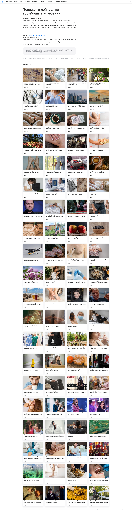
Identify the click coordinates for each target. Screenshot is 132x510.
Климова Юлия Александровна (38, 35)
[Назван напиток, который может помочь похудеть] (55, 276)
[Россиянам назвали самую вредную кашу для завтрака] (77, 166)
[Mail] (2, 1)
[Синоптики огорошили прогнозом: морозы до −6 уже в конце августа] (77, 386)
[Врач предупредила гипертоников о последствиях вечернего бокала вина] (99, 386)
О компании (6, 509)
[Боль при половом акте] (99, 320)
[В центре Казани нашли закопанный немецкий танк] (77, 188)
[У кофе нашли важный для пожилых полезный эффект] (55, 122)
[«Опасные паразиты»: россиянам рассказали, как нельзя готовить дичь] (55, 254)
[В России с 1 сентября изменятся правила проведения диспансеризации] (55, 188)
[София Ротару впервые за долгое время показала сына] (99, 408)
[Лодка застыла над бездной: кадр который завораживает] (33, 474)
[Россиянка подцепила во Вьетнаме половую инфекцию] (55, 166)
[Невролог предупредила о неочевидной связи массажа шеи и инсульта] (55, 452)
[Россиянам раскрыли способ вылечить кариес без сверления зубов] (99, 474)
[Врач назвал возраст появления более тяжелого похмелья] (99, 298)
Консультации (26, 5)
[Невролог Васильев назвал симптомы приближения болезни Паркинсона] (99, 496)
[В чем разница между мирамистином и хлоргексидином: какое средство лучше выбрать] (77, 320)
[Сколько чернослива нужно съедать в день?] (99, 232)
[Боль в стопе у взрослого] (55, 298)
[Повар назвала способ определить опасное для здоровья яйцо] (99, 144)
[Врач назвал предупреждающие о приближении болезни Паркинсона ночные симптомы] (55, 386)
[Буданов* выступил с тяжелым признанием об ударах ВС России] (33, 210)
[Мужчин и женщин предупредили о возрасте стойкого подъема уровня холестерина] (55, 408)
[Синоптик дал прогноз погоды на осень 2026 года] (77, 78)
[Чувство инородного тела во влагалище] (99, 188)
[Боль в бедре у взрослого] (55, 342)
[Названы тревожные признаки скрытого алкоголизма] (55, 364)
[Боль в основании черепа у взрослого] (77, 430)
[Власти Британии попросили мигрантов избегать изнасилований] (99, 100)
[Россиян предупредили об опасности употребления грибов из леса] (99, 276)
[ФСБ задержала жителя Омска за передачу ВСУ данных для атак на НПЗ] (77, 144)
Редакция (77, 509)
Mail (2, 509)
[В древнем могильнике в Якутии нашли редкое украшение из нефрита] (99, 430)
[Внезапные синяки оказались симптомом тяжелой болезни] (55, 144)
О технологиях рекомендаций (110, 509)
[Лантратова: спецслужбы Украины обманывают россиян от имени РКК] (99, 364)
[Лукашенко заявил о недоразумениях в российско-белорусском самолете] (33, 254)
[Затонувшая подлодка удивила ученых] (33, 320)
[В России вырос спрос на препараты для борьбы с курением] (55, 100)
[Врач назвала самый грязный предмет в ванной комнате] (55, 320)
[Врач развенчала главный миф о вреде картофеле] (77, 474)
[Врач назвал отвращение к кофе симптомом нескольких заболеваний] (33, 386)
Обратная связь (99, 509)
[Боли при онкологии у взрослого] (33, 188)
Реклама (11, 509)
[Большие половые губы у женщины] (55, 78)
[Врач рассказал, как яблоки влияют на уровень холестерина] (33, 144)
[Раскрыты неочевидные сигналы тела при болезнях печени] (99, 122)
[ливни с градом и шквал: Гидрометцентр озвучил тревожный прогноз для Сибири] (33, 364)
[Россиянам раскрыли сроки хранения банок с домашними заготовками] (99, 452)
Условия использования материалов (88, 509)
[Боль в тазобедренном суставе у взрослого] (99, 210)
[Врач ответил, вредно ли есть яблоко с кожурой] (77, 232)
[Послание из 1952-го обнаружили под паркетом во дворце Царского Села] (33, 78)
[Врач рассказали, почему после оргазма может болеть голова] (33, 232)
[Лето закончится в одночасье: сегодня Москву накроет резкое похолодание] (77, 100)
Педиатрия (33, 5)
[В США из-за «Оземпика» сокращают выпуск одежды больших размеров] (33, 342)
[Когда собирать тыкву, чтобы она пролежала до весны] (77, 364)
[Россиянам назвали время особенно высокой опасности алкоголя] (33, 298)
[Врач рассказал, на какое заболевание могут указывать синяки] (33, 166)
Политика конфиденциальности (123, 509)
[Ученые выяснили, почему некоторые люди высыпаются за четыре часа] (55, 430)
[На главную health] (7, 1)
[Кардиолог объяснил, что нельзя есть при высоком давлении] (99, 166)
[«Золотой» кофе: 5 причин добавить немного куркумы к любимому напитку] (77, 496)
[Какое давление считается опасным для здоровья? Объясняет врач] (33, 100)
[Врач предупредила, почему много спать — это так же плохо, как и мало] (55, 210)
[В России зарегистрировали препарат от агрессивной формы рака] (77, 276)
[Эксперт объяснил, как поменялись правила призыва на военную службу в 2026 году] (77, 210)
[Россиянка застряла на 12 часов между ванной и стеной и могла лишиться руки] (33, 452)
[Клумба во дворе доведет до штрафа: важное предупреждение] (99, 78)
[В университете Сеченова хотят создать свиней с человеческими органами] (33, 122)
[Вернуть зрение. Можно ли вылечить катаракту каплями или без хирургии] (33, 408)
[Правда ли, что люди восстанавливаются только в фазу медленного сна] (33, 496)
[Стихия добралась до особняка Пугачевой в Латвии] (77, 408)
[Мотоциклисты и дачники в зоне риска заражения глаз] (55, 232)
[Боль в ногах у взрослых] (55, 474)
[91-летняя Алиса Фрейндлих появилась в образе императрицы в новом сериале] (55, 496)
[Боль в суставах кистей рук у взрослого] (99, 254)
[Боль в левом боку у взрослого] (77, 452)
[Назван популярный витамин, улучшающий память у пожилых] (77, 342)
